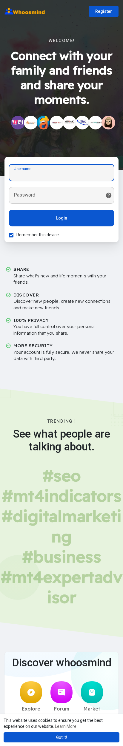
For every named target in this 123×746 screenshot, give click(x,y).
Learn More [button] (65, 726)
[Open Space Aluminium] (95, 122)
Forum (61, 709)
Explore (31, 709)
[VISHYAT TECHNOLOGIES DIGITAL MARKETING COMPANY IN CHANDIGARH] (31, 122)
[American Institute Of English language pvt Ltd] (57, 122)
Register (103, 11)
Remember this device (37, 234)
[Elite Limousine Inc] (82, 122)
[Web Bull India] (18, 122)
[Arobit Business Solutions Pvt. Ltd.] (43, 122)
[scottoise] (108, 122)
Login (61, 218)
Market (92, 709)
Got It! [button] (61, 737)
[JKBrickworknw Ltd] (69, 122)
